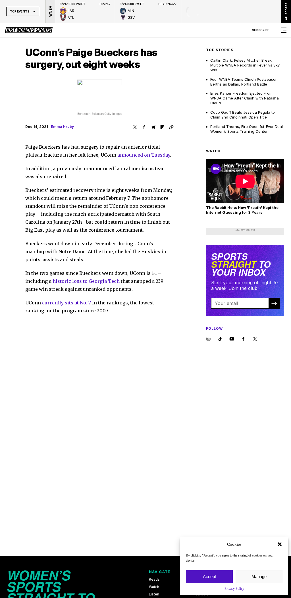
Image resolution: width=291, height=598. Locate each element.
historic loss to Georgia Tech (86, 281)
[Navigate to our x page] (255, 339)
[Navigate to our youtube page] (231, 339)
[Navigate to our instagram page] (208, 339)
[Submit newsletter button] (274, 303)
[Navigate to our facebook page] (243, 339)
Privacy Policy (234, 589)
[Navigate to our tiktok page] (220, 339)
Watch (154, 587)
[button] (279, 544)
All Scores (286, 11)
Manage (259, 576)
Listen (154, 594)
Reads (154, 580)
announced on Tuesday (143, 155)
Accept (209, 576)
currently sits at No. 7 (66, 303)
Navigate (159, 571)
